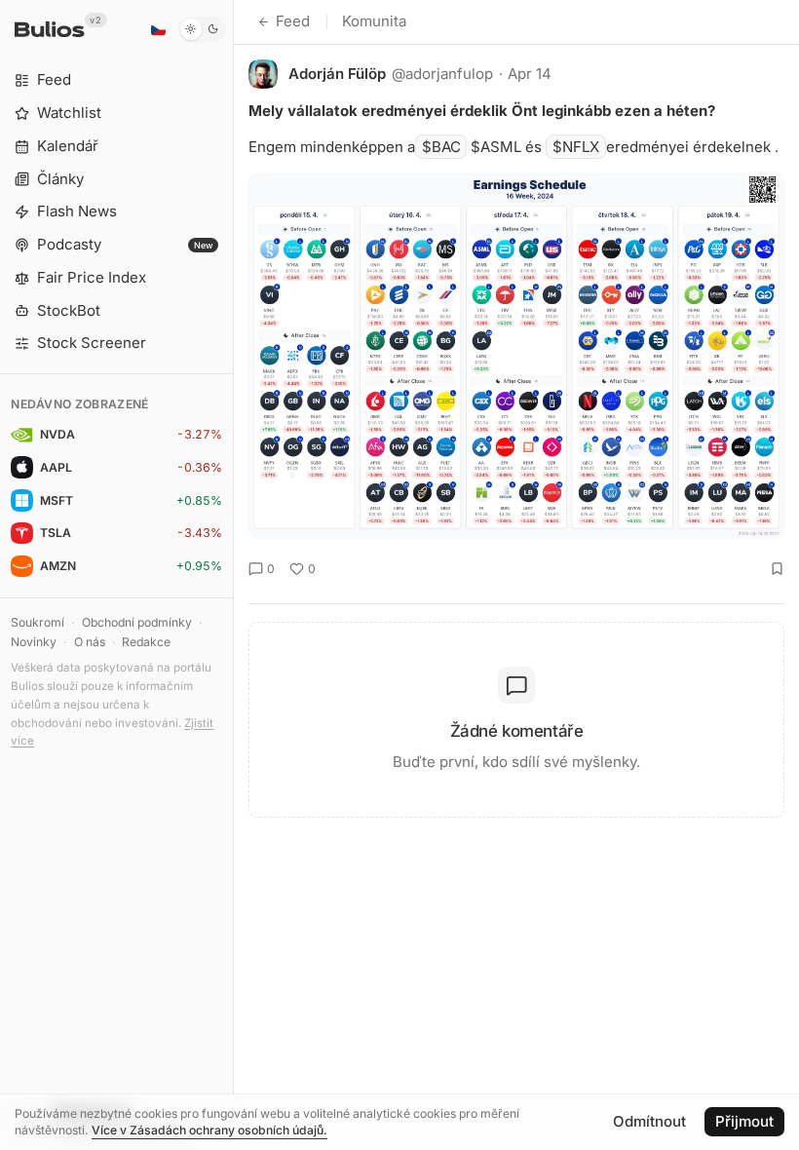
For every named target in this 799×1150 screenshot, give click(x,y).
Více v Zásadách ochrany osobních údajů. (209, 1130)
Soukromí (37, 622)
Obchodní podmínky (137, 622)
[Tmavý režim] (202, 29)
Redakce (146, 641)
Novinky (34, 641)
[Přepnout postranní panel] (233, 575)
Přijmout (744, 1121)
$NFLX (575, 146)
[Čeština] (158, 29)
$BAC (441, 146)
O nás (89, 641)
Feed (293, 21)
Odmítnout (649, 1121)
